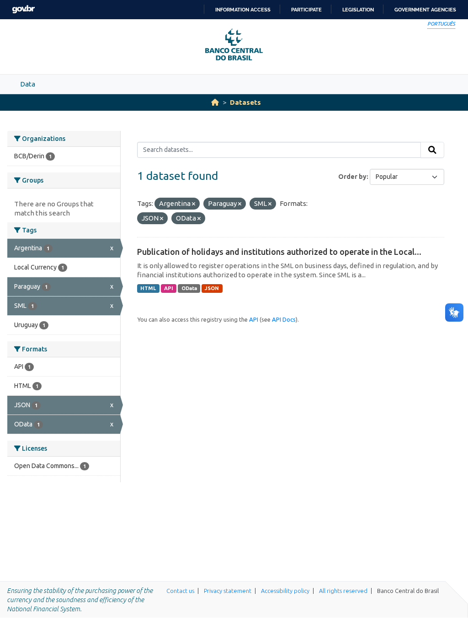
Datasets (245, 102)
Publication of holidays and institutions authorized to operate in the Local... (279, 251)
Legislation (358, 9)
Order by (352, 176)
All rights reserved (343, 590)
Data (27, 84)
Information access (243, 9)
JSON (212, 288)
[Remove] (193, 204)
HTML (148, 288)
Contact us (180, 590)
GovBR (23, 9)
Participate (306, 9)
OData (189, 288)
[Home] (215, 102)
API (168, 288)
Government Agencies (425, 9)
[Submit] (432, 150)
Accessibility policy (285, 590)
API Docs (284, 319)
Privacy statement (227, 590)
